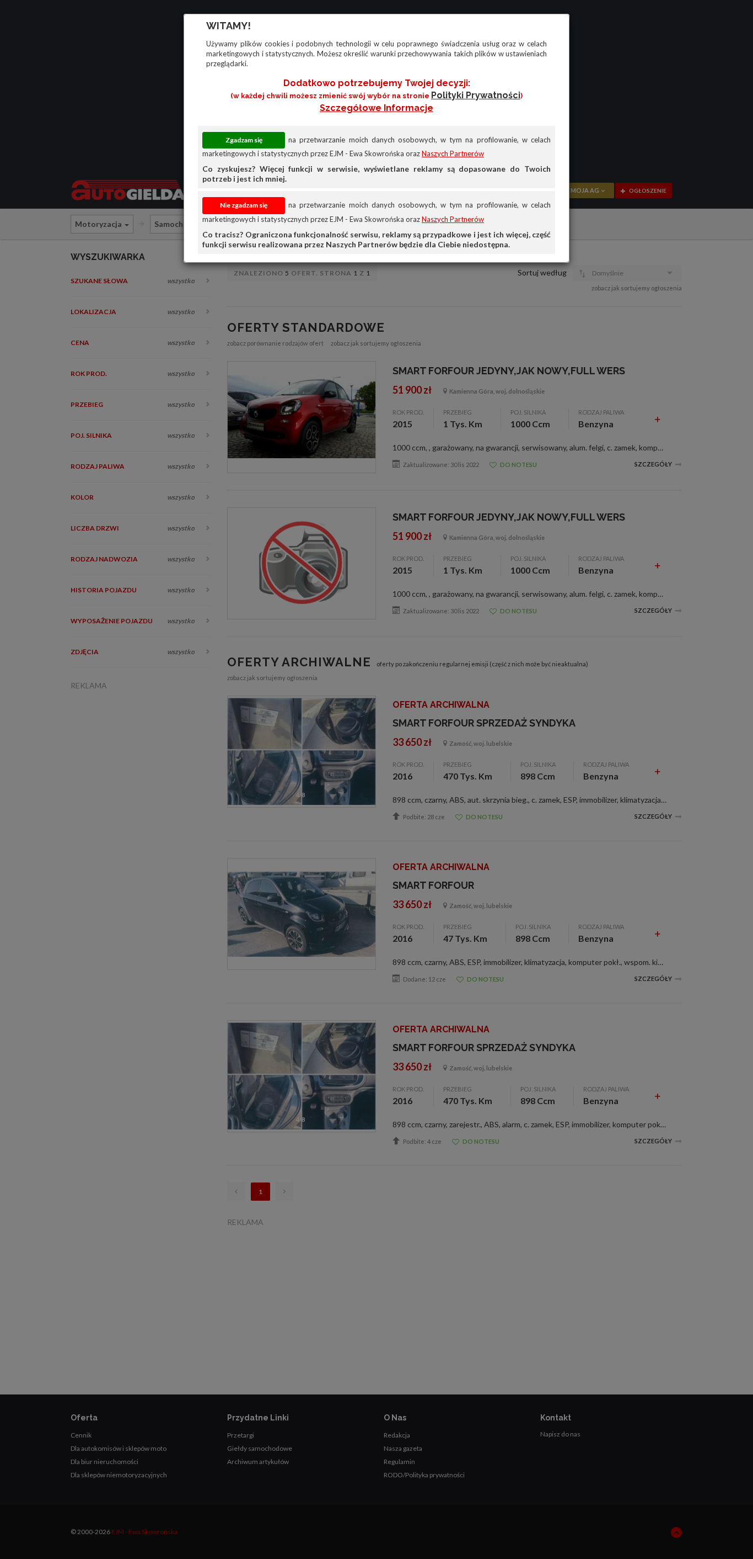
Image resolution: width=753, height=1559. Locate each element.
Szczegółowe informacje (376, 108)
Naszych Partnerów (453, 153)
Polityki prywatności (475, 95)
